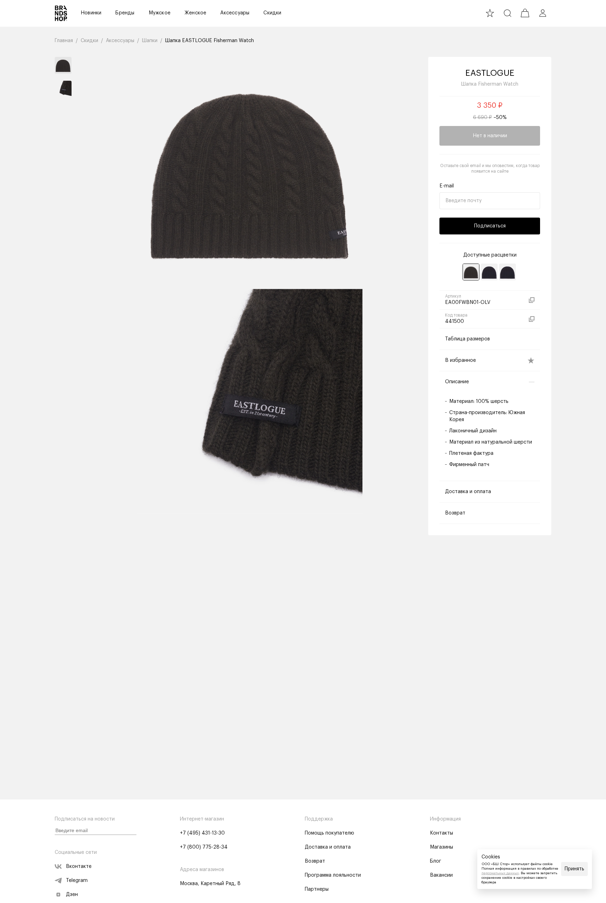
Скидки (272, 13)
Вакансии (441, 875)
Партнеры (317, 889)
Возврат (315, 861)
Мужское (159, 13)
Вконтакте (79, 866)
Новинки (91, 13)
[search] (507, 13)
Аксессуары (234, 13)
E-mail (446, 186)
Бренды (124, 13)
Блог (435, 861)
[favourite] (490, 13)
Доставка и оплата (328, 847)
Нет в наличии (490, 135)
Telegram (77, 880)
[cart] (525, 13)
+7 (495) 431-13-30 (202, 833)
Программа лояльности (333, 875)
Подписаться (490, 226)
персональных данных (500, 873)
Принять (574, 869)
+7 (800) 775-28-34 (204, 847)
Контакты (441, 833)
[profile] (542, 13)
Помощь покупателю (329, 833)
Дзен (72, 894)
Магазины (441, 847)
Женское (195, 13)
